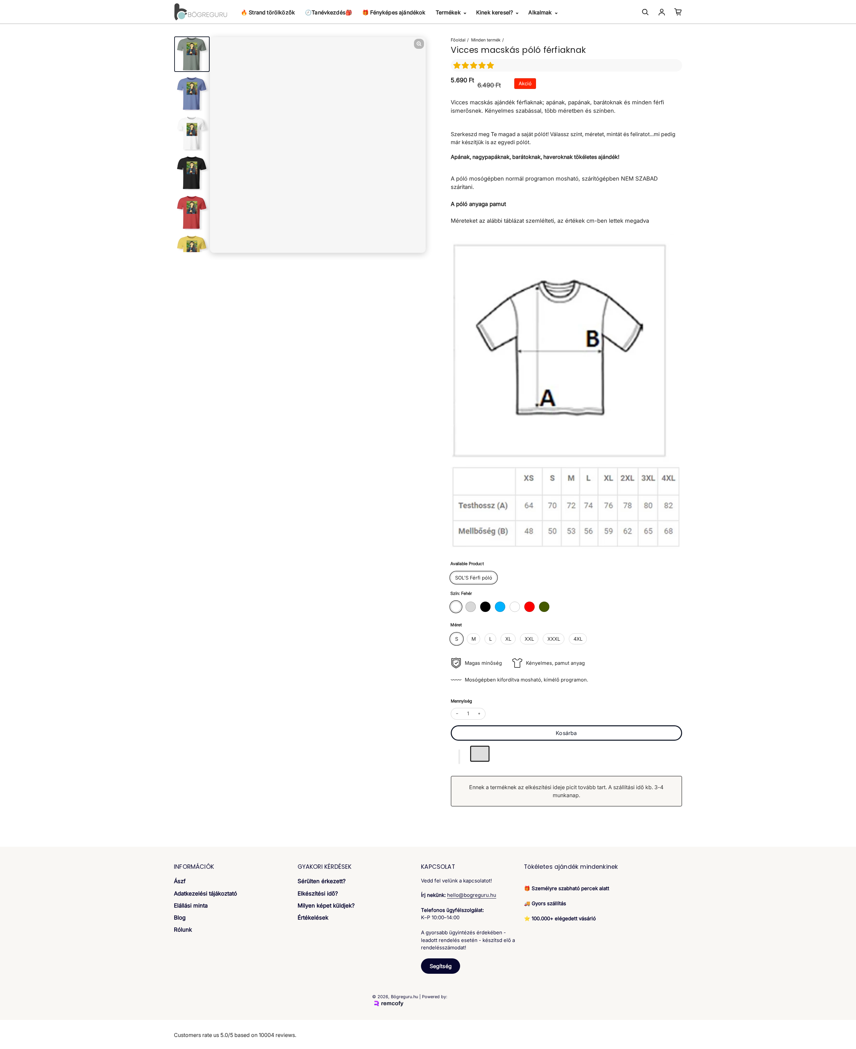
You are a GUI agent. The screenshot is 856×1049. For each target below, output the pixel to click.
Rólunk (183, 929)
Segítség (441, 966)
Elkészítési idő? (318, 893)
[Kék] (500, 607)
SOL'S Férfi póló (473, 578)
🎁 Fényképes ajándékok (393, 12)
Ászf (180, 881)
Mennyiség (461, 701)
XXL (529, 639)
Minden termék (486, 39)
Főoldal (458, 39)
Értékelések (313, 917)
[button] (474, 65)
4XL (577, 639)
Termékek (449, 12)
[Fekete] (485, 607)
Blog (180, 917)
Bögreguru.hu (404, 996)
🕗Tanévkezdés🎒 (328, 12)
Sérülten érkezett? (322, 881)
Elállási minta (191, 905)
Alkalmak (540, 12)
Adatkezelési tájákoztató (205, 893)
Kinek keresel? (495, 12)
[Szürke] (470, 607)
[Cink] (544, 607)
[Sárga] (515, 607)
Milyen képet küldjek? (326, 905)
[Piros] (529, 607)
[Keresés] (645, 12)
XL (508, 639)
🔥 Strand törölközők (268, 12)
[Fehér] (456, 607)
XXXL (553, 639)
